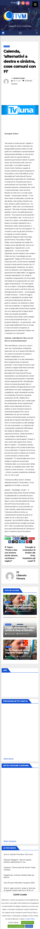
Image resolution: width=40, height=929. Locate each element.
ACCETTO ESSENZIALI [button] (16, 926)
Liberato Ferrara (19, 78)
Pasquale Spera (24, 656)
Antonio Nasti (23, 611)
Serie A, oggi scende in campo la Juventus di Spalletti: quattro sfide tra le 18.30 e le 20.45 (19, 890)
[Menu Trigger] (35, 4)
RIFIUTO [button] (29, 926)
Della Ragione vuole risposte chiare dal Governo (17, 653)
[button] (37, 33)
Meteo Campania (10, 841)
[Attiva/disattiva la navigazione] (20, 33)
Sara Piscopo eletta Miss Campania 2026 (19, 883)
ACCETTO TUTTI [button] (27, 922)
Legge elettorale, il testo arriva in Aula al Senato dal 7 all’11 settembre (20, 630)
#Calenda (28, 81)
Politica (6, 46)
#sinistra (14, 84)
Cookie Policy (30, 919)
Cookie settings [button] (13, 922)
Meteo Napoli (8, 759)
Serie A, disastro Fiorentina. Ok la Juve (18, 854)
